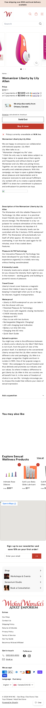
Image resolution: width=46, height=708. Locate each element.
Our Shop (6, 617)
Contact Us (6, 621)
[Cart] (36, 14)
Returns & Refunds (9, 628)
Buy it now (23, 126)
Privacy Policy (7, 632)
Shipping (5, 115)
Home (4, 74)
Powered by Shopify (10, 702)
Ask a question (9, 395)
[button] (22, 93)
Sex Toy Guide (7, 639)
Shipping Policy (8, 624)
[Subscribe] (36, 556)
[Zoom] (36, 63)
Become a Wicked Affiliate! (13, 642)
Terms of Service (9, 635)
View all (40, 458)
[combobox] (23, 24)
